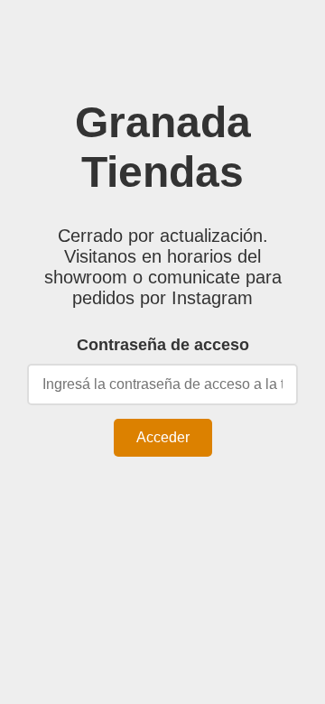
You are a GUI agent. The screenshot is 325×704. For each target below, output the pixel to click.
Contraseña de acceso (163, 345)
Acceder (163, 437)
